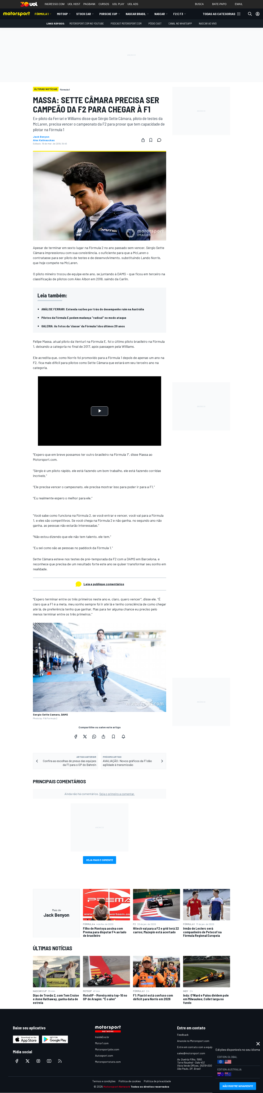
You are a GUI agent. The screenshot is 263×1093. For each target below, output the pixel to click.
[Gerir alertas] (123, 736)
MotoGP (62, 14)
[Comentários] (160, 140)
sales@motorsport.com (191, 1053)
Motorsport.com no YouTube (87, 23)
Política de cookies (130, 1081)
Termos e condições (104, 1081)
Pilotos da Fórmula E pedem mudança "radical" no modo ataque (83, 317)
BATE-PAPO (219, 4)
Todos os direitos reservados (150, 1086)
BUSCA (199, 4)
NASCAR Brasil (136, 14)
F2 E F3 (178, 14)
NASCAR (159, 14)
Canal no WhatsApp (180, 23)
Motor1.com (102, 1043)
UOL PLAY (118, 4)
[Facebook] (76, 736)
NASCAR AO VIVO (208, 23)
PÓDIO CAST (155, 23)
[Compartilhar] (143, 140)
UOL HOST (74, 4)
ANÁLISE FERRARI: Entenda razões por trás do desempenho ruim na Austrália (92, 309)
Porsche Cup (108, 14)
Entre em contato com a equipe (195, 1047)
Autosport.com (104, 1055)
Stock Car (83, 14)
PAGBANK (89, 4)
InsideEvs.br (102, 1037)
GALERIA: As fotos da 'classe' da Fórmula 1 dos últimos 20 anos (83, 326)
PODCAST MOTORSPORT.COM (126, 23)
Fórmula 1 (42, 14)
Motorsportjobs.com (107, 1049)
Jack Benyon (41, 136)
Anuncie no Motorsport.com (193, 1040)
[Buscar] (250, 14)
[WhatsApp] (94, 736)
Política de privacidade (157, 1081)
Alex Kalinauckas (44, 140)
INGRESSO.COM (54, 4)
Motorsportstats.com (108, 1061)
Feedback (182, 1034)
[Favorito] (151, 140)
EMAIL (239, 4)
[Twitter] (85, 736)
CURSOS (104, 4)
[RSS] (60, 1061)
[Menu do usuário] (257, 14)
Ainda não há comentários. (99, 794)
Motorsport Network (116, 1086)
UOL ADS (132, 4)
